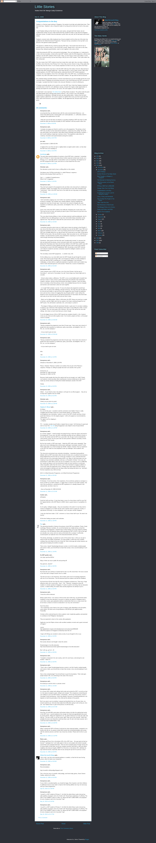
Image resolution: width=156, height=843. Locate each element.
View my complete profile (101, 30)
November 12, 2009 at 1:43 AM (48, 685)
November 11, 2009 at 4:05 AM (48, 475)
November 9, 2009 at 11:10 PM (48, 163)
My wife (53, 425)
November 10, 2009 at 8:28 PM (48, 386)
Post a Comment (42, 817)
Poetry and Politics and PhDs (105, 209)
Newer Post (40, 823)
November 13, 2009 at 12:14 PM (48, 735)
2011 (97, 161)
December (100, 167)
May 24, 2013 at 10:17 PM (47, 814)
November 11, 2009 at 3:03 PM (48, 588)
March (99, 230)
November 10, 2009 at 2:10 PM (48, 357)
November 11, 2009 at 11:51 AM (48, 491)
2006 (97, 242)
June (99, 223)
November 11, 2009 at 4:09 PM (48, 652)
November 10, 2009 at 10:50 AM (48, 319)
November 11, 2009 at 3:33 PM (48, 636)
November (100, 169)
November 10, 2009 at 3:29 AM (48, 221)
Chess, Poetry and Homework (105, 196)
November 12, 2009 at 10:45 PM (48, 723)
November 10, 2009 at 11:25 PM (48, 428)
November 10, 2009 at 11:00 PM (48, 403)
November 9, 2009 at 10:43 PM (48, 150)
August (100, 219)
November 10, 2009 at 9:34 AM (48, 266)
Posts (98, 253)
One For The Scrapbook (103, 211)
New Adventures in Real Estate (105, 204)
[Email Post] (40, 103)
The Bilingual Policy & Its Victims (106, 207)
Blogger (87, 839)
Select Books (97, 44)
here (114, 24)
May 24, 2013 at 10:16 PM (47, 801)
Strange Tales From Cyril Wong (105, 188)
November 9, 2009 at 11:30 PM (48, 181)
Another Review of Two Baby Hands (106, 174)
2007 (97, 240)
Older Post (86, 823)
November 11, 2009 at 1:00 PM (48, 520)
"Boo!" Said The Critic (103, 202)
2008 (97, 238)
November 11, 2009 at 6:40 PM (48, 661)
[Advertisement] (105, 82)
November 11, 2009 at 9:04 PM (48, 678)
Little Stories (45, 7)
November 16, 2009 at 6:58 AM (48, 761)
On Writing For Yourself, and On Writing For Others (105, 193)
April (99, 228)
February (100, 233)
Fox (41, 524)
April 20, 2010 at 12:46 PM (47, 788)
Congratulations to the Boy (104, 190)
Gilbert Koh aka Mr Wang (47, 755)
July (99, 221)
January (100, 235)
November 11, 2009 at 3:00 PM (48, 566)
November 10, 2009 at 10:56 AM (48, 334)
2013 (97, 156)
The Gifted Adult (56, 92)
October (100, 214)
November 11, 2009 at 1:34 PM (48, 551)
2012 (97, 158)
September (101, 217)
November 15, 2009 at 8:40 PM (48, 752)
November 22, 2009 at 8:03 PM (48, 777)
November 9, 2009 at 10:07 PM (48, 138)
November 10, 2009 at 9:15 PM (48, 395)
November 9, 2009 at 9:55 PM (48, 123)
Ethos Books (114, 43)
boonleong (43, 154)
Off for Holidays (101, 171)
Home (63, 823)
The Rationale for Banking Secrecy (106, 180)
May (99, 226)
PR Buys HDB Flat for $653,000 (105, 186)
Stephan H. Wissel (45, 407)
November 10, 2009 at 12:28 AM (48, 194)
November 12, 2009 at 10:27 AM (48, 706)
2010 (97, 163)
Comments (100, 256)
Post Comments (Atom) (67, 828)
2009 (97, 165)
